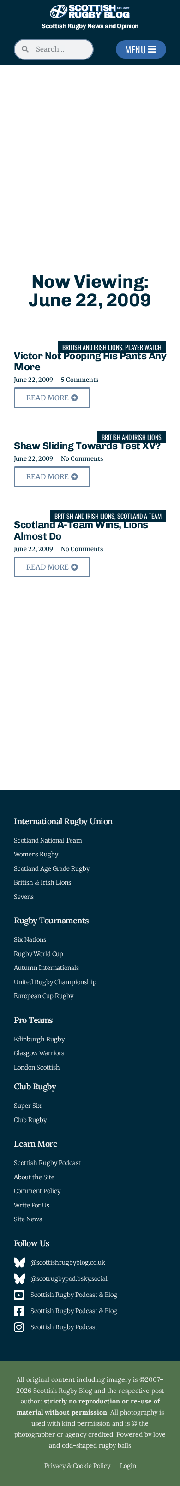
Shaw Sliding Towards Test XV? (87, 446)
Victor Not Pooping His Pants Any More (90, 361)
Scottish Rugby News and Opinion (90, 26)
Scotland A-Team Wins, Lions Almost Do (81, 530)
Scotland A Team (139, 516)
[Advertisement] (90, 159)
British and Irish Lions (92, 347)
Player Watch (143, 347)
